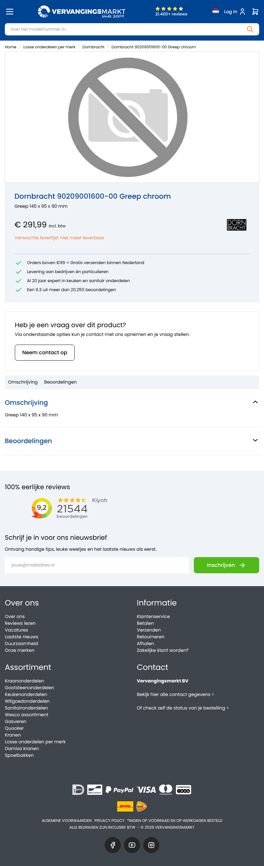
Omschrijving (23, 382)
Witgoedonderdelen (27, 701)
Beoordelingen (60, 382)
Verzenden (149, 630)
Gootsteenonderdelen (29, 687)
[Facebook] (113, 845)
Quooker (14, 728)
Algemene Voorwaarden (67, 820)
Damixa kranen (22, 748)
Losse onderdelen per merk (50, 47)
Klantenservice (153, 616)
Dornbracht (93, 47)
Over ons (15, 616)
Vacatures (16, 630)
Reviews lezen (20, 623)
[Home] (81, 11)
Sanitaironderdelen (26, 708)
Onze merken (19, 650)
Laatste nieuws (21, 636)
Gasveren (15, 721)
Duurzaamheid (21, 643)
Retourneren (151, 636)
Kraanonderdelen (24, 681)
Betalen (145, 623)
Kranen (13, 735)
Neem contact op (44, 352)
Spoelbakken (19, 755)
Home (10, 47)
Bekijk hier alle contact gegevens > (175, 694)
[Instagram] (151, 845)
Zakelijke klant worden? (163, 650)
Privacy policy (109, 820)
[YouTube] (132, 845)
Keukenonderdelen (26, 694)
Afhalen (145, 643)
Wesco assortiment (26, 714)
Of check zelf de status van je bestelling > (183, 708)
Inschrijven (221, 565)
